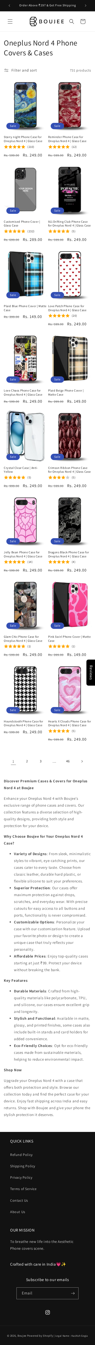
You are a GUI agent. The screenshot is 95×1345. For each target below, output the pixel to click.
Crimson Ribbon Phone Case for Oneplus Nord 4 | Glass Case (69, 470)
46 (68, 761)
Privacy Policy (21, 1177)
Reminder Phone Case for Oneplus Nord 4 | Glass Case (67, 139)
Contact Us (19, 1200)
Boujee (21, 1335)
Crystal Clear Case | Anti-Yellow (21, 470)
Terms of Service (23, 1189)
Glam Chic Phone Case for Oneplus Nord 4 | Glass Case (23, 639)
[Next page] (81, 761)
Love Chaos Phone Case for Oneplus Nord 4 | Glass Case (23, 392)
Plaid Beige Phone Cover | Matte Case (66, 392)
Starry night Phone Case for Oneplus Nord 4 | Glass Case (23, 139)
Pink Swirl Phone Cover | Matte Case (69, 639)
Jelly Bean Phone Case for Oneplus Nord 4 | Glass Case (23, 554)
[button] (10, 21)
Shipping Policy (22, 1166)
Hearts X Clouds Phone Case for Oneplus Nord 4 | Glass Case (69, 723)
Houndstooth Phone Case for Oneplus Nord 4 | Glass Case (23, 723)
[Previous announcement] (9, 5)
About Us (17, 1212)
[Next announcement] (85, 5)
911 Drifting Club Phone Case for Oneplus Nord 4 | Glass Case (69, 223)
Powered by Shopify (40, 1335)
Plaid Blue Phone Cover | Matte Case (25, 308)
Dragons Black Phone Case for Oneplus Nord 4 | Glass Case (68, 554)
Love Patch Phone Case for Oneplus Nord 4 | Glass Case (67, 308)
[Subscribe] (72, 1293)
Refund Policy (21, 1154)
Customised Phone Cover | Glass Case (22, 223)
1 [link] (13, 761)
